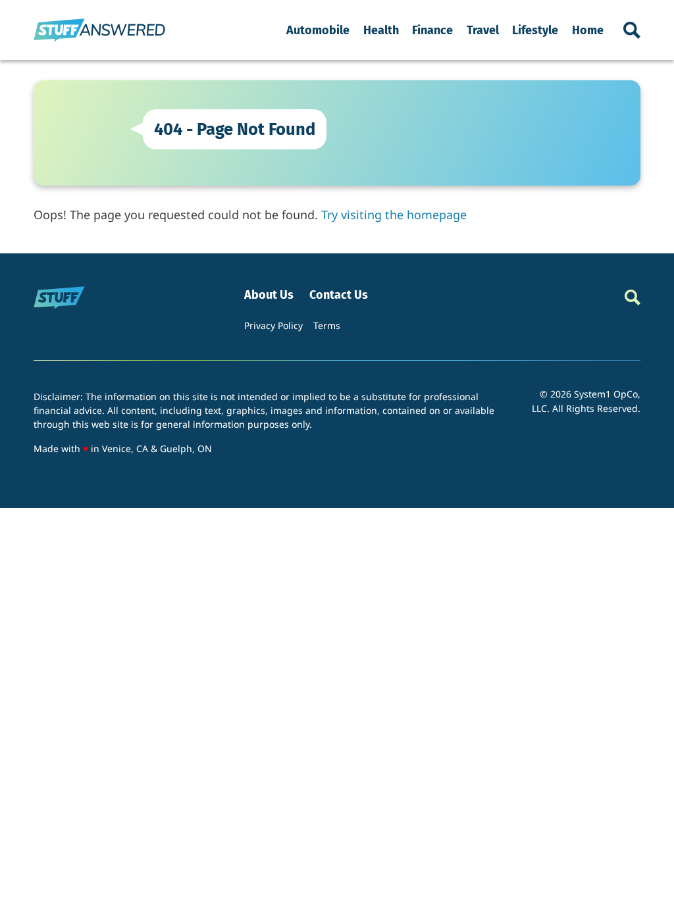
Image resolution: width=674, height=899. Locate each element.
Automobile (318, 30)
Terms (326, 325)
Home (588, 30)
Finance (432, 30)
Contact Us (338, 295)
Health (381, 30)
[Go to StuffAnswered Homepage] (99, 29)
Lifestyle (535, 30)
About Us (269, 295)
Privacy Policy (273, 325)
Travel (483, 30)
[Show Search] (631, 30)
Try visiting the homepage (394, 214)
